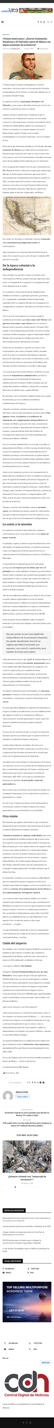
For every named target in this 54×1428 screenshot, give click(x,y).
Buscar (6, 1358)
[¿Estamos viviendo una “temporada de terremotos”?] (27, 1156)
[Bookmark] (51, 22)
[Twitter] (41, 22)
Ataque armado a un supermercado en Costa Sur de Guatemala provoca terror (23, 1233)
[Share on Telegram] (40, 1082)
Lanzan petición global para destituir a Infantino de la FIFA (27, 1226)
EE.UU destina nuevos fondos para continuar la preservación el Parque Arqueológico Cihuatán (22, 1241)
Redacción (15, 48)
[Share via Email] (43, 1082)
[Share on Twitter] (35, 1082)
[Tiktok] (44, 22)
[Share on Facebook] (32, 1082)
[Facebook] (38, 22)
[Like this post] (30, 1082)
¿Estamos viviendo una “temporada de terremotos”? (27, 1178)
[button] (5, 1164)
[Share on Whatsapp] (38, 1082)
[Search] (48, 22)
